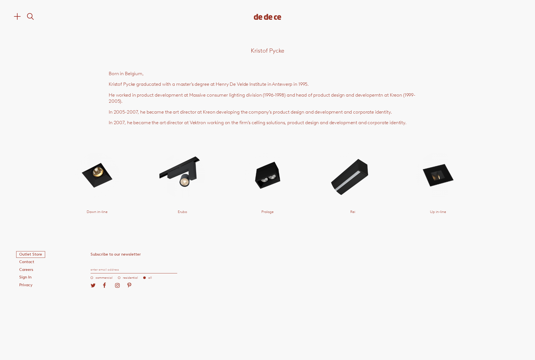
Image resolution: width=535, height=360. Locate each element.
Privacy (26, 285)
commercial (104, 277)
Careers (26, 269)
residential (130, 277)
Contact (26, 261)
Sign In (25, 277)
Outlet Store (30, 254)
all (150, 277)
